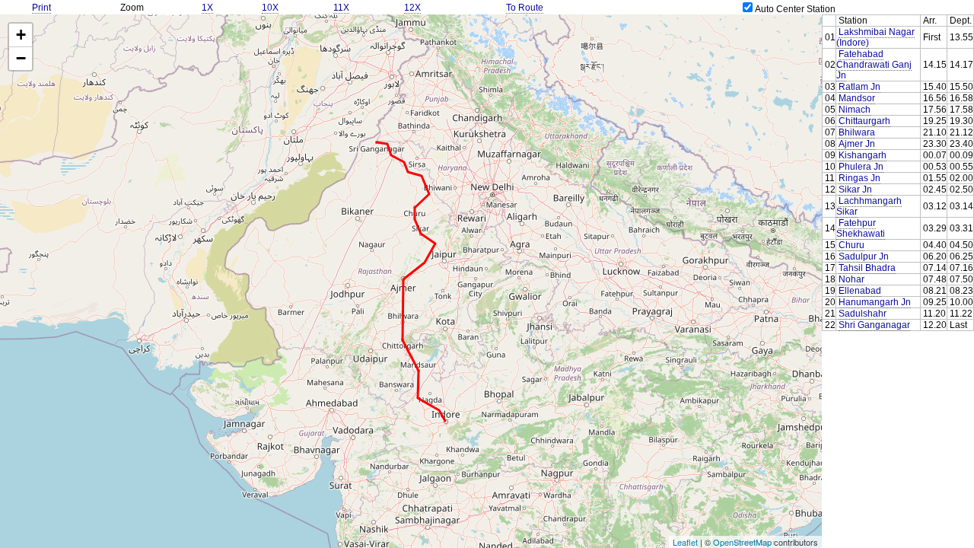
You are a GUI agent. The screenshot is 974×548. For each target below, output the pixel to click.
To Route (524, 7)
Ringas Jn (859, 178)
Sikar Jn (855, 189)
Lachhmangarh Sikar (869, 206)
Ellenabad (860, 290)
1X (207, 7)
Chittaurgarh (864, 121)
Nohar (851, 279)
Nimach (855, 109)
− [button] (21, 58)
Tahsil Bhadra (867, 268)
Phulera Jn (861, 166)
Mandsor (857, 98)
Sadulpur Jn (864, 256)
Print (41, 7)
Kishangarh (862, 155)
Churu (851, 245)
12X (412, 7)
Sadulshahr (862, 313)
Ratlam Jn (859, 86)
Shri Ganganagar (874, 325)
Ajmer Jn (857, 144)
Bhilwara (857, 132)
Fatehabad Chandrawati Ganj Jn (874, 65)
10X (270, 7)
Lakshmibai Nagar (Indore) (875, 37)
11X (341, 7)
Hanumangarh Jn (875, 302)
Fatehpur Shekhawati (860, 228)
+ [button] (21, 34)
